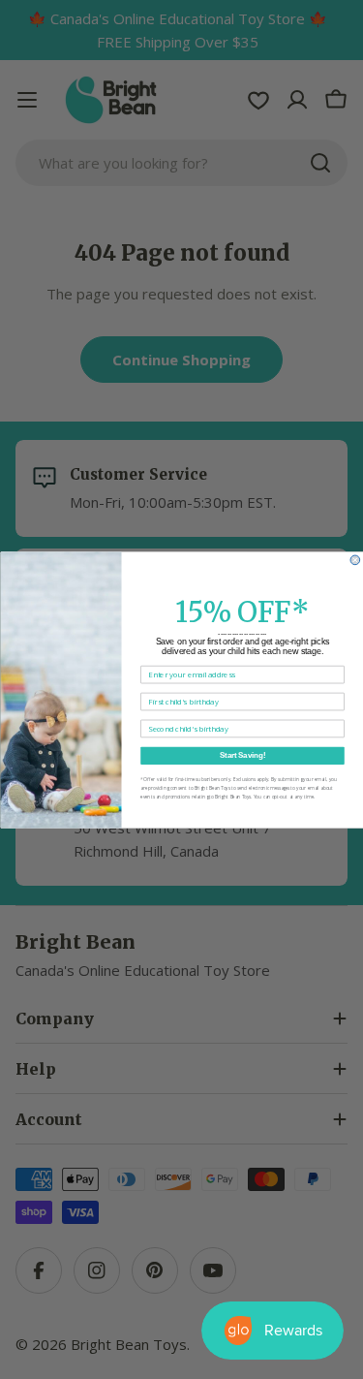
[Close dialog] (355, 560)
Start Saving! (241, 755)
